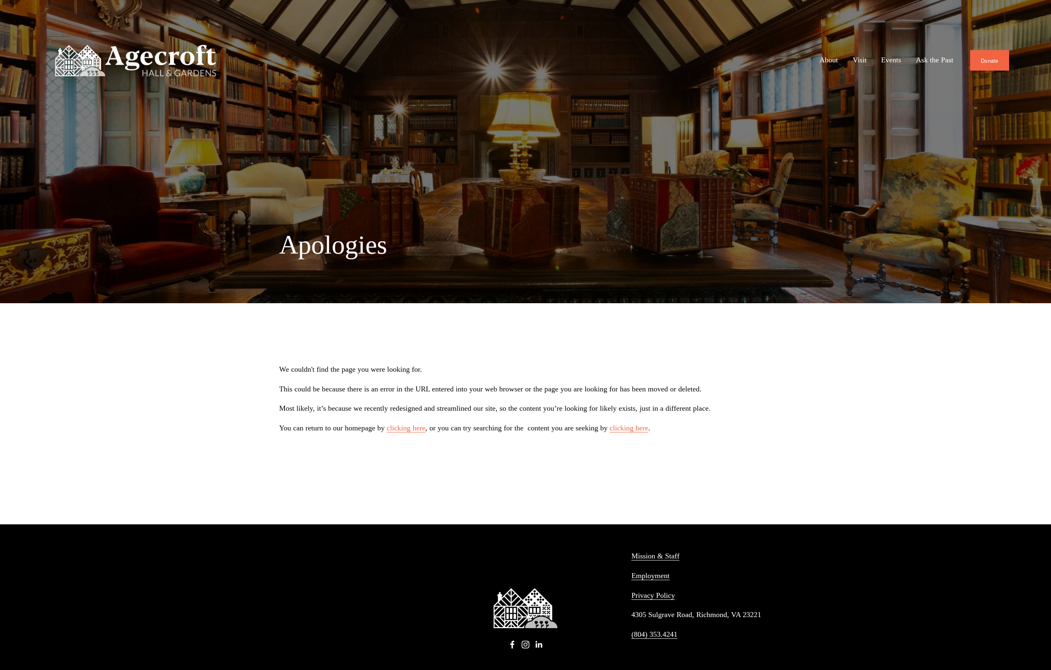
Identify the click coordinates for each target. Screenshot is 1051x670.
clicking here (406, 428)
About (828, 60)
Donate (989, 60)
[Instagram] (525, 644)
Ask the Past (934, 60)
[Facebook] (512, 644)
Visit (860, 60)
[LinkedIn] (539, 644)
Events (891, 60)
